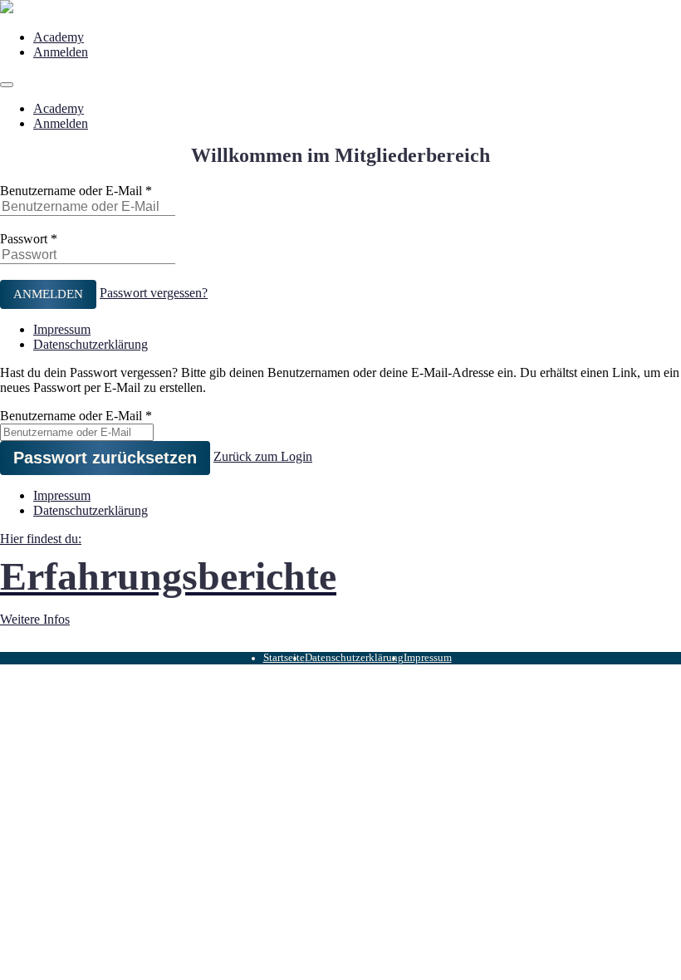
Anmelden (60, 52)
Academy (58, 37)
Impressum (62, 329)
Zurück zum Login (262, 456)
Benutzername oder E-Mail (71, 191)
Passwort (23, 239)
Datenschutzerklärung (90, 344)
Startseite (284, 658)
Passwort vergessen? (154, 293)
